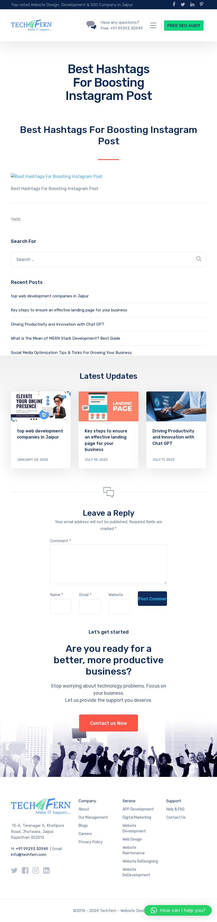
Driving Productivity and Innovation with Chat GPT (57, 324)
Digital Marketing (137, 817)
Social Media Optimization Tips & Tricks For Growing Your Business (71, 352)
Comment (60, 540)
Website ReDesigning (140, 861)
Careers (85, 834)
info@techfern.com (28, 854)
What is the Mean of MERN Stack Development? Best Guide (65, 338)
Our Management (93, 817)
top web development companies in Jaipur (50, 296)
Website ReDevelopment (136, 872)
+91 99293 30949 (32, 848)
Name (56, 594)
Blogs (83, 825)
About (84, 809)
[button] (178, 910)
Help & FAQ (175, 809)
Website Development (134, 828)
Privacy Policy (91, 842)
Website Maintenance (134, 850)
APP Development (138, 809)
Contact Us (176, 817)
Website (115, 594)
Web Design (132, 839)
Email (85, 594)
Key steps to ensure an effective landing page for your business (69, 310)
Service (129, 801)
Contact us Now (108, 723)
